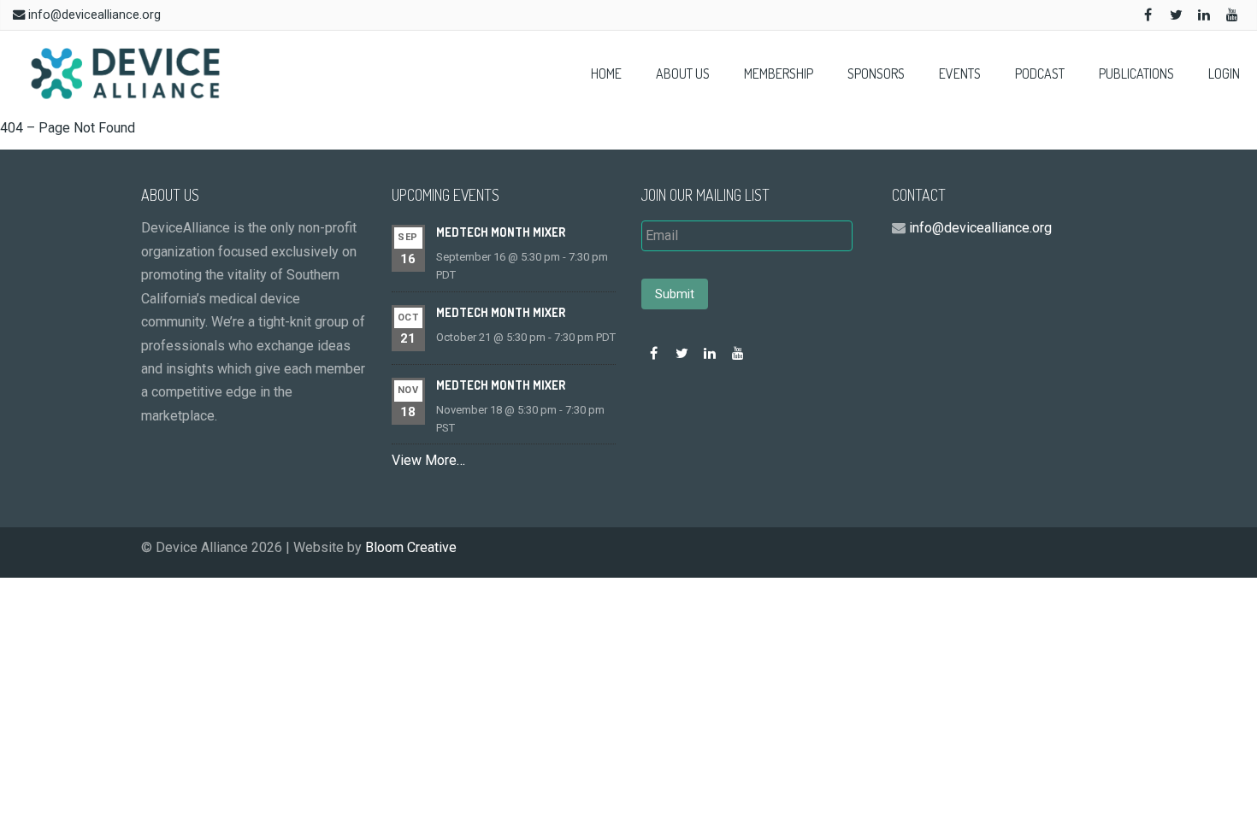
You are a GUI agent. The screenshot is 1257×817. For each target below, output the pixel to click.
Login (1224, 73)
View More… (428, 460)
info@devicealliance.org (94, 15)
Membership (778, 73)
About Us (683, 73)
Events (960, 73)
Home (606, 73)
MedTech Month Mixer (500, 232)
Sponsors (876, 73)
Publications (1136, 73)
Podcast (1040, 73)
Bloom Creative (411, 547)
